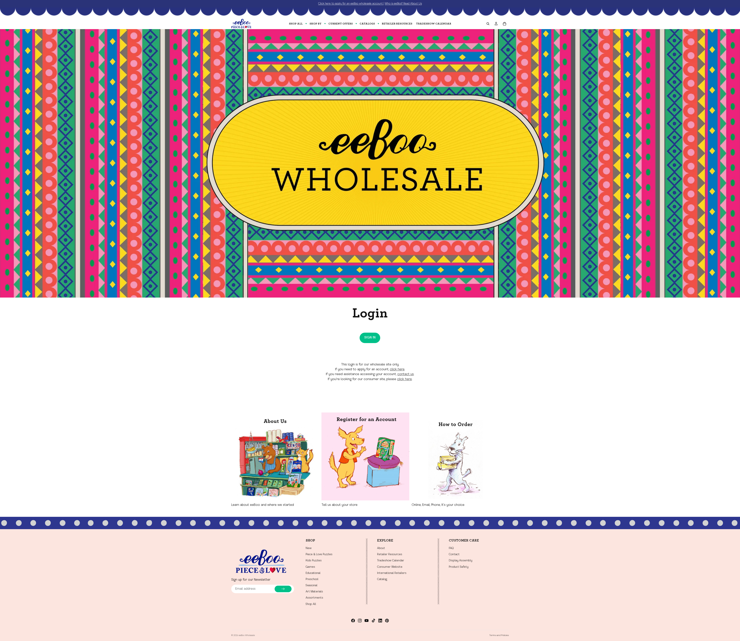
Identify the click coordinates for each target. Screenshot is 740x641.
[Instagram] (359, 620)
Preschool (312, 579)
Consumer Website (389, 566)
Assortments (314, 598)
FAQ (451, 548)
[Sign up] (283, 589)
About (381, 548)
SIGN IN (370, 337)
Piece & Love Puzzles (319, 554)
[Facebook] (353, 620)
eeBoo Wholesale (247, 635)
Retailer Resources (389, 554)
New (309, 548)
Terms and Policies (499, 635)
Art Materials (314, 591)
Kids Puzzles (314, 560)
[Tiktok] (373, 620)
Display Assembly (460, 560)
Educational (313, 573)
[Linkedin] (380, 620)
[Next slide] (504, 460)
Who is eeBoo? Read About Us (403, 3)
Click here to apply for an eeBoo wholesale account (350, 3)
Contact (454, 554)
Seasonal (311, 585)
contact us (405, 374)
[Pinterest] (387, 620)
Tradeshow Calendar (390, 560)
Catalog (382, 579)
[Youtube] (366, 620)
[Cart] (504, 23)
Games (310, 566)
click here (397, 369)
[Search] (488, 23)
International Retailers (391, 573)
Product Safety (458, 566)
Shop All (311, 604)
